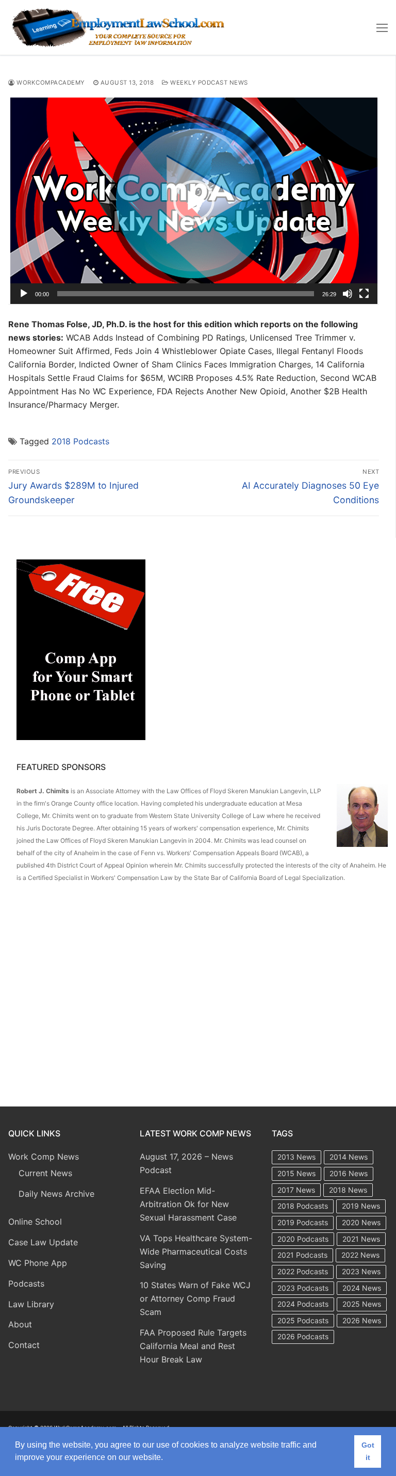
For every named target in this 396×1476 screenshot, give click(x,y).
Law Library (31, 1304)
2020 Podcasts (302, 1238)
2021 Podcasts (302, 1254)
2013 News (296, 1156)
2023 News (361, 1271)
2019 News (361, 1205)
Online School (35, 1221)
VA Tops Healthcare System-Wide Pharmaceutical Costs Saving (196, 1251)
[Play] (24, 293)
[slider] (185, 293)
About (20, 1324)
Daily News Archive (56, 1194)
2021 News (361, 1238)
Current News (45, 1173)
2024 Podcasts (302, 1303)
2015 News (296, 1173)
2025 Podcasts (302, 1320)
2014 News (348, 1156)
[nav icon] (382, 27)
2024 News (361, 1288)
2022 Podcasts (302, 1271)
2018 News (348, 1189)
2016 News (348, 1173)
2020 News (361, 1222)
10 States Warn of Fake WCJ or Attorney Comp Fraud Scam (195, 1298)
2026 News (361, 1320)
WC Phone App (37, 1263)
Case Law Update (43, 1242)
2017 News (296, 1189)
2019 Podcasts (302, 1222)
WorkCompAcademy (50, 82)
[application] (193, 201)
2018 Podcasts (80, 441)
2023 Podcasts (302, 1288)
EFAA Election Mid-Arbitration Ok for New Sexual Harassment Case (188, 1204)
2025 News (361, 1303)
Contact (24, 1345)
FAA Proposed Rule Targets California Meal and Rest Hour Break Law (193, 1346)
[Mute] (347, 293)
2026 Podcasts (302, 1336)
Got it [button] (367, 1451)
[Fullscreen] (364, 293)
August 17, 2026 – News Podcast (186, 1163)
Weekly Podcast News (208, 82)
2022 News (360, 1254)
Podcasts (26, 1283)
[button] (193, 200)
